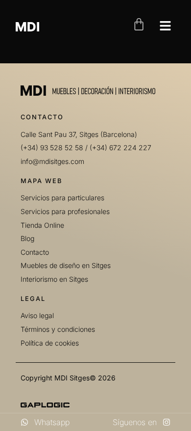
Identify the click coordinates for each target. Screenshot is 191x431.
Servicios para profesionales (65, 211)
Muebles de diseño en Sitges (66, 265)
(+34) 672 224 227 (120, 147)
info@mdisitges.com (52, 161)
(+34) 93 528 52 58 (52, 147)
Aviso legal (37, 315)
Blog (27, 238)
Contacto (35, 252)
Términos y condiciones (58, 329)
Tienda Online (42, 225)
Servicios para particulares (62, 197)
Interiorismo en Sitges (54, 279)
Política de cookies (50, 343)
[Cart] (138, 24)
